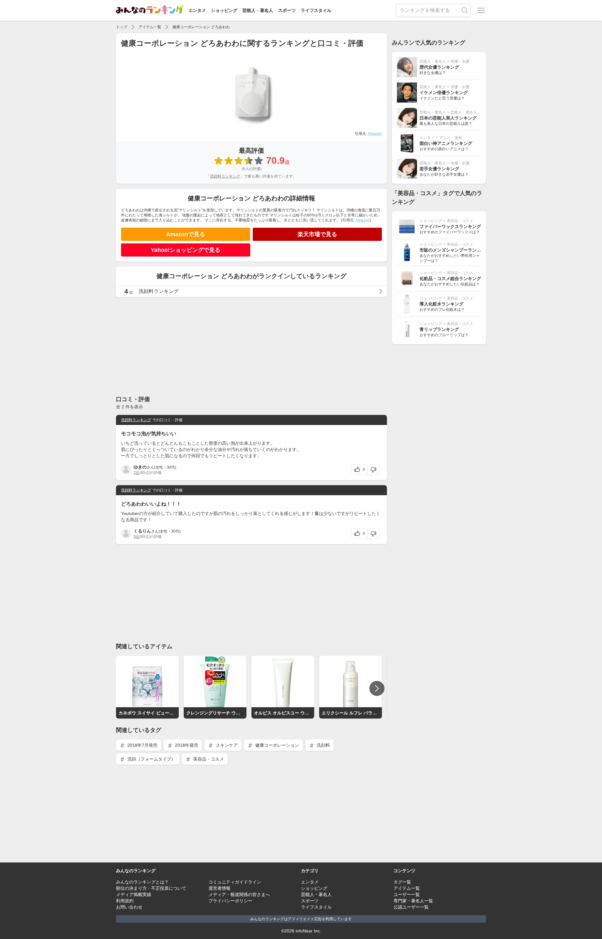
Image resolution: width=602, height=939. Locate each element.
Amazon (375, 133)
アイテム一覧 (150, 27)
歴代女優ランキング (439, 67)
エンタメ (197, 10)
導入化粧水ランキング (441, 303)
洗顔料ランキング (225, 176)
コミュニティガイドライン (235, 881)
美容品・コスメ (208, 758)
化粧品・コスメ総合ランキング (450, 278)
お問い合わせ (129, 907)
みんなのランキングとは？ (142, 881)
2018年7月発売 (141, 745)
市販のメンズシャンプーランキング (455, 249)
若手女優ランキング (439, 168)
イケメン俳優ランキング (444, 92)
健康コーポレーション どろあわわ (201, 27)
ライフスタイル (316, 10)
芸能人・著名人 (257, 10)
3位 (137, 536)
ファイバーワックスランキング (450, 226)
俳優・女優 (460, 61)
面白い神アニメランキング (446, 143)
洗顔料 (322, 745)
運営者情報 (219, 888)
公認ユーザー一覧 (411, 907)
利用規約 (125, 900)
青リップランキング (439, 329)
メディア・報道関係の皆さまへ (239, 894)
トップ (121, 27)
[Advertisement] (251, 346)
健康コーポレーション (276, 745)
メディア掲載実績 (133, 894)
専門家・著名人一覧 (413, 900)
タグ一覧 (402, 881)
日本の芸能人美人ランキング (448, 117)
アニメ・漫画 (450, 137)
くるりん (142, 530)
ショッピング (224, 10)
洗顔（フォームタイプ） (151, 758)
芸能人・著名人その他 (469, 112)
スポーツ (287, 10)
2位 (137, 472)
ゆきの (140, 466)
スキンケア (226, 745)
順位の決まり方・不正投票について (151, 888)
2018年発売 (186, 745)
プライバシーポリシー (230, 900)
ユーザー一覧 (406, 894)
